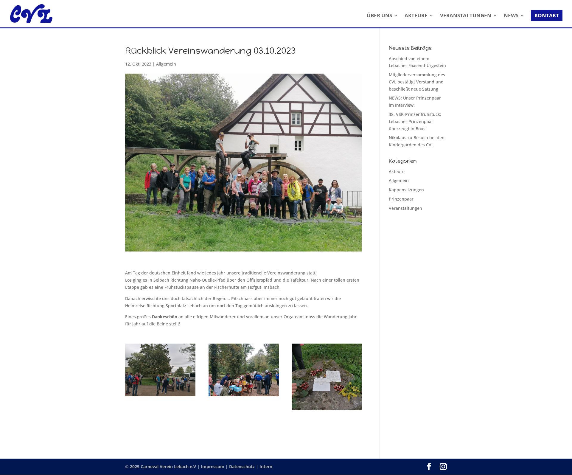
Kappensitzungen (406, 190)
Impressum (213, 466)
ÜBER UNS (379, 16)
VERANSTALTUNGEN (465, 16)
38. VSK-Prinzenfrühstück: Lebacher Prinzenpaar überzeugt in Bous (415, 121)
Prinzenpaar (401, 199)
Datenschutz (242, 466)
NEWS (511, 16)
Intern (265, 466)
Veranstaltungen (405, 208)
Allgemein (166, 64)
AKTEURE (416, 16)
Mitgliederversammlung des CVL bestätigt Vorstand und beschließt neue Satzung (417, 82)
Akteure (397, 171)
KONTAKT (546, 15)
